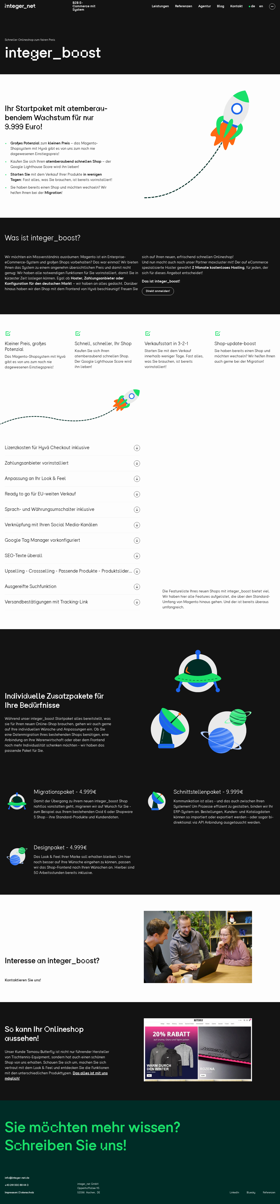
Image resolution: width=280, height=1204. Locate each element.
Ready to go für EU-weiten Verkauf (40, 494)
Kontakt (236, 6)
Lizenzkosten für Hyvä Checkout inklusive (47, 447)
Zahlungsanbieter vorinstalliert (37, 463)
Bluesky (251, 1192)
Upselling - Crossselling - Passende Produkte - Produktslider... (68, 571)
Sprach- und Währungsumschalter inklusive (49, 509)
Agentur (204, 6)
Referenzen (183, 6)
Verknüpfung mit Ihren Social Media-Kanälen (51, 525)
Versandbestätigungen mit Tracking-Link (46, 602)
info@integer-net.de (17, 1178)
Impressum (11, 1192)
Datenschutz (26, 1192)
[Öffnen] (137, 448)
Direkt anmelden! (158, 291)
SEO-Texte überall (23, 555)
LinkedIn (234, 1192)
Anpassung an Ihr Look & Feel (35, 478)
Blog (220, 6)
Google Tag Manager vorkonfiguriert (42, 540)
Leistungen (160, 6)
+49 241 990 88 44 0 (17, 1185)
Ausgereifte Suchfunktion (30, 586)
